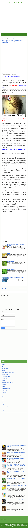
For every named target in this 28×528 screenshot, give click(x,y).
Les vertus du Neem (10, 261)
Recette (3, 398)
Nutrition (3, 386)
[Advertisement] (14, 19)
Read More (10, 250)
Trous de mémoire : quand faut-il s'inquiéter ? (12, 41)
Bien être (3, 370)
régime (3, 400)
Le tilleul (8, 253)
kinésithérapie (4, 378)
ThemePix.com (7, 525)
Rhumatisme (4, 408)
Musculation (4, 384)
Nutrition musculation (6, 388)
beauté (3, 366)
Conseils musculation (6, 374)
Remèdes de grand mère (6, 404)
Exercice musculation (6, 376)
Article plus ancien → (23, 288)
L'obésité (3, 380)
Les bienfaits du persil (11, 269)
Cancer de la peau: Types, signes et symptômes (16, 452)
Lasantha (18, 525)
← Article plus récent (5, 288)
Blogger (22, 524)
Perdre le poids (4, 390)
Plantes (3, 396)
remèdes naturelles (5, 406)
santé (13, 38)
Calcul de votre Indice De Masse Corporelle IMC (15, 458)
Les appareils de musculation (7, 382)
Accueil (14, 288)
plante (3, 394)
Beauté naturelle (5, 368)
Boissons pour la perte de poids (8, 372)
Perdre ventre (4, 392)
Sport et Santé (14, 2)
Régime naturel (4, 402)
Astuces (3, 364)
